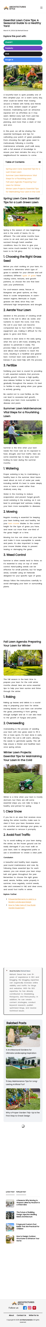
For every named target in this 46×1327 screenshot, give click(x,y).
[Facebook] (25, 1309)
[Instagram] (29, 1309)
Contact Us (21, 1315)
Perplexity (9, 48)
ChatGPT (9, 42)
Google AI (9, 59)
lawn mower (13, 523)
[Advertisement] (23, 615)
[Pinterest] (34, 1309)
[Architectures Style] (23, 1303)
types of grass (29, 275)
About (11, 1315)
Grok (7, 54)
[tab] (10, 1193)
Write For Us (34, 1315)
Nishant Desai (23, 30)
